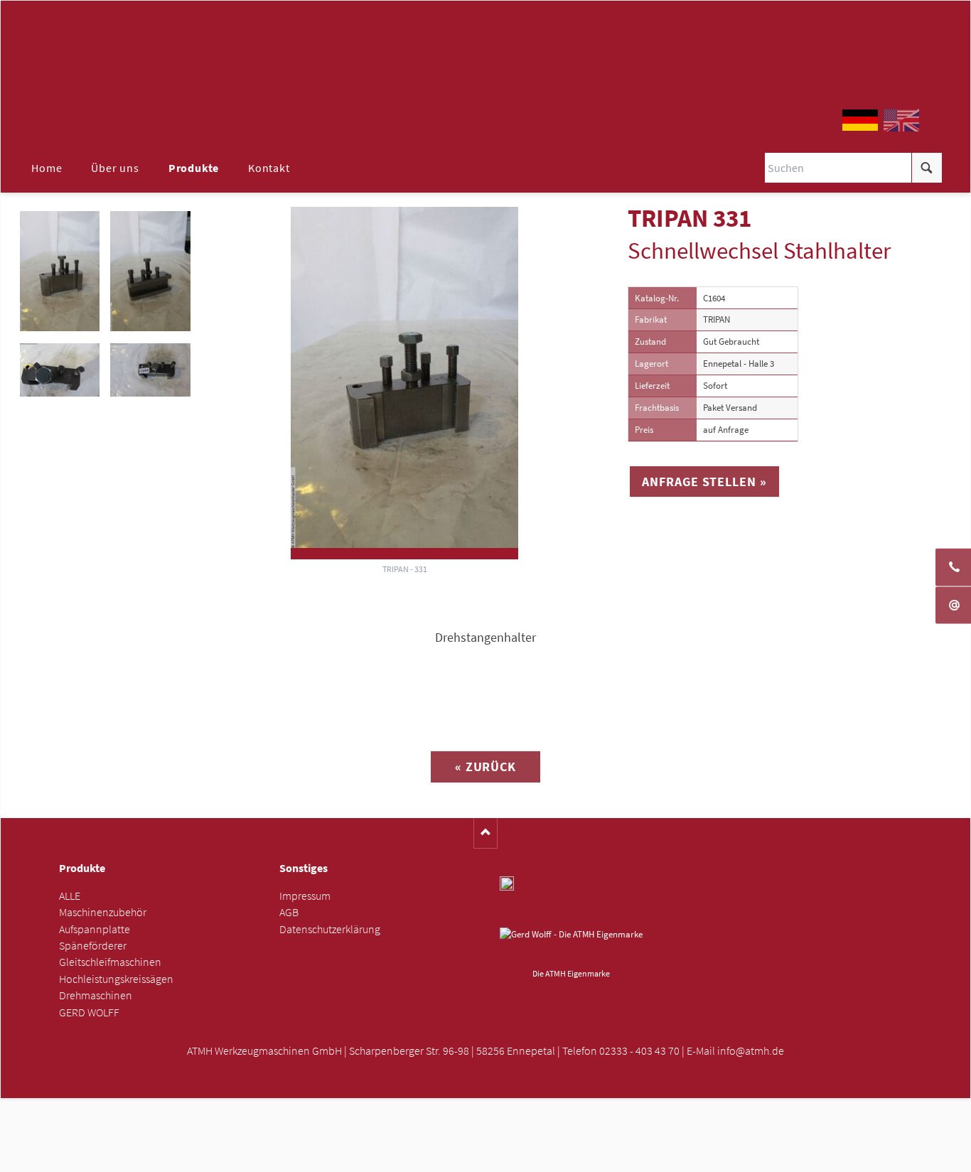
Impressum (305, 896)
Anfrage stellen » (704, 481)
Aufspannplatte (94, 929)
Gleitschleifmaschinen (110, 962)
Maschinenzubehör (102, 912)
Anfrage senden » (486, 1156)
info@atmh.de (750, 1051)
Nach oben (485, 833)
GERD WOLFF (89, 1012)
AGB (289, 912)
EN (901, 120)
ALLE (69, 896)
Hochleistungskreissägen (116, 979)
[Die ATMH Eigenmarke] (571, 945)
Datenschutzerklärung (329, 929)
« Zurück (485, 766)
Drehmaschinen (95, 995)
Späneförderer (93, 945)
